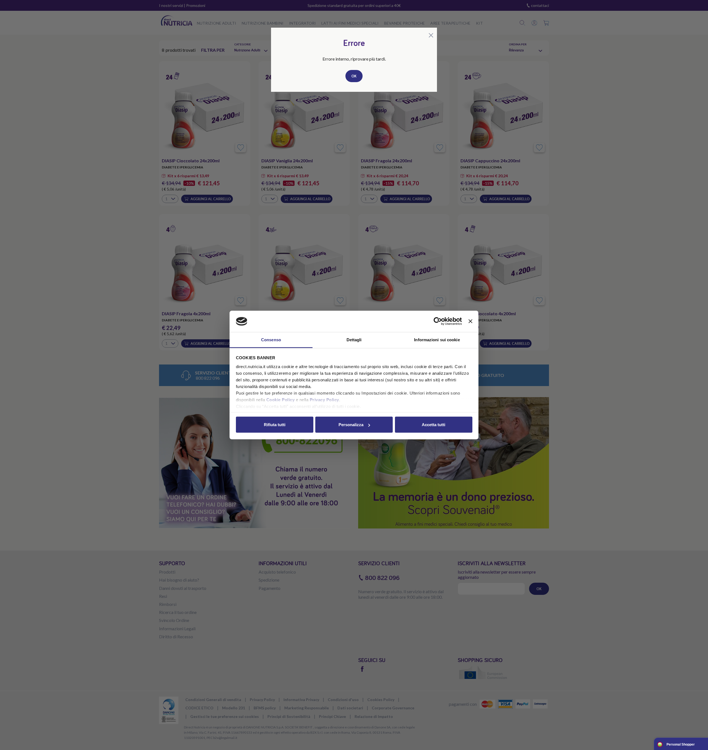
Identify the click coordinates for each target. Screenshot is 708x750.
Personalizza (351, 424)
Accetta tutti (433, 424)
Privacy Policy (324, 399)
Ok (354, 76)
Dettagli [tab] (354, 339)
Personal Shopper (681, 744)
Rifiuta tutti (274, 424)
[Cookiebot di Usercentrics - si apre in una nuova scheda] (437, 321)
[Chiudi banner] (470, 321)
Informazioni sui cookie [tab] (437, 339)
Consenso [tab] (271, 339)
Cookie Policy (280, 399)
